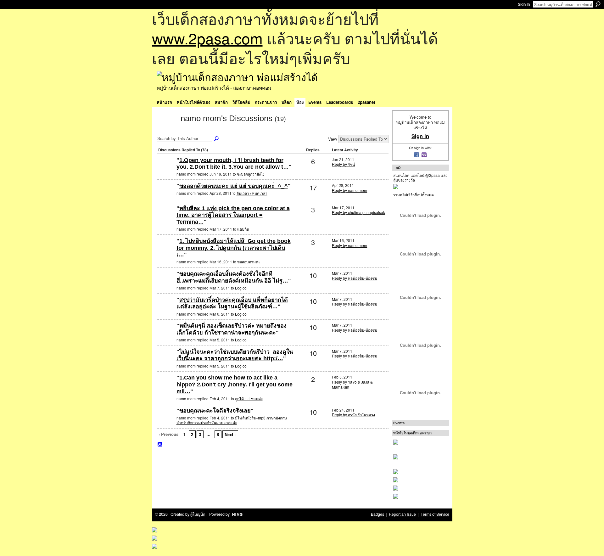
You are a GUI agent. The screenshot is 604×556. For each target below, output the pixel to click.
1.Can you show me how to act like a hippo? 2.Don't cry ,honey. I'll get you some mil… (234, 384)
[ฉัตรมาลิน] (165, 421)
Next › (230, 434)
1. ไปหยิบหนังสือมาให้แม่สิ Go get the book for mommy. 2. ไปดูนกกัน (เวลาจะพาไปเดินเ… (233, 248)
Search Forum (217, 139)
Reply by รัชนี (343, 164)
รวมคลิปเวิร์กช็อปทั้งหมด (413, 194)
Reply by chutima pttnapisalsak (358, 212)
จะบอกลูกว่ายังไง (251, 174)
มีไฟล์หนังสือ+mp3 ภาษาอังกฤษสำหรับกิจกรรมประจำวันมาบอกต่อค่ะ (231, 420)
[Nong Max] (165, 251)
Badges (377, 514)
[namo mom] (167, 129)
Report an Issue (402, 514)
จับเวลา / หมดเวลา (252, 193)
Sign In (524, 4)
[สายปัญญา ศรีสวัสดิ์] (165, 387)
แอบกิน (243, 229)
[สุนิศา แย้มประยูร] (165, 170)
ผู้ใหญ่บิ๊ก (197, 514)
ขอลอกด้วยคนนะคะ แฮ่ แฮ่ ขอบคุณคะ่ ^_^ (233, 186)
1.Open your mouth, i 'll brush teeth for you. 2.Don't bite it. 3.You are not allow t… (232, 163)
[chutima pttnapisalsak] (165, 218)
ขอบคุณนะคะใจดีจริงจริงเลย (215, 410)
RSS (160, 444)
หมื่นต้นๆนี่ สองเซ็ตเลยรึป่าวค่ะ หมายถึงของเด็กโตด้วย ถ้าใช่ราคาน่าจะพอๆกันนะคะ (231, 329)
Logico (241, 287)
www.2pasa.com (207, 38)
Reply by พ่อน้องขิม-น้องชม (354, 278)
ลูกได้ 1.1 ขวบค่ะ (249, 398)
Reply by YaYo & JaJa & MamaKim (352, 384)
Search (598, 4)
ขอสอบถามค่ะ (248, 261)
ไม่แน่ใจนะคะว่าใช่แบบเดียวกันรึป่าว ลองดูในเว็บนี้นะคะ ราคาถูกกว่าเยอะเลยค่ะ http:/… (234, 355)
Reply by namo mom (349, 190)
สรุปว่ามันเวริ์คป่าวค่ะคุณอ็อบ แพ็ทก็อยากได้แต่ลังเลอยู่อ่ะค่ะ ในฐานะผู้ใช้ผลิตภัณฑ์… (232, 303)
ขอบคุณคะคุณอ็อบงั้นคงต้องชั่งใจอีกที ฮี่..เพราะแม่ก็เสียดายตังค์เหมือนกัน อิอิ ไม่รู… (232, 277)
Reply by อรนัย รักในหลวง (353, 414)
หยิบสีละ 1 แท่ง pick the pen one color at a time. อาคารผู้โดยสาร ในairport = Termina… (233, 215)
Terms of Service (435, 514)
